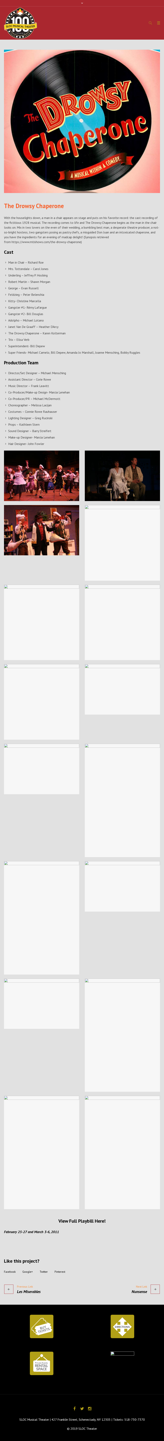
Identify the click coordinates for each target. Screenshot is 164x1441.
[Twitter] (82, 1408)
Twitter (44, 1272)
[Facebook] (74, 1408)
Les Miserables (29, 1291)
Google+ (27, 1272)
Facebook (10, 1272)
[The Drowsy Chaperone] (82, 121)
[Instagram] (89, 1408)
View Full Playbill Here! (82, 1221)
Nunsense (139, 1291)
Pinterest (60, 1272)
